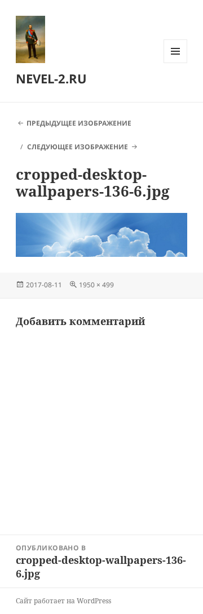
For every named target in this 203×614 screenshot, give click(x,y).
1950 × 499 (96, 285)
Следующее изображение (77, 147)
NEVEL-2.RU (51, 78)
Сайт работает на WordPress (63, 601)
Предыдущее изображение (79, 123)
